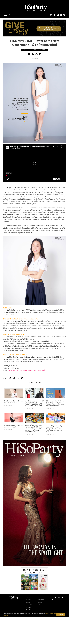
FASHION (28, 607)
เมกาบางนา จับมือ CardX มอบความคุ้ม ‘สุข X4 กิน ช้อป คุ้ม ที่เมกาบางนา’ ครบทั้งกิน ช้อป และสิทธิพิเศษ (55, 428)
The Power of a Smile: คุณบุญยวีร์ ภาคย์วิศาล (13, 401)
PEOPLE (28, 599)
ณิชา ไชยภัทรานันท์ (39, 370)
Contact (40, 602)
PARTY (28, 597)
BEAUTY (28, 602)
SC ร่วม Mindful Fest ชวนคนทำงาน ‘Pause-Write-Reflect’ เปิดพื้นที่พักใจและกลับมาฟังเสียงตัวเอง (55, 403)
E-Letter (40, 604)
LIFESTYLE (29, 604)
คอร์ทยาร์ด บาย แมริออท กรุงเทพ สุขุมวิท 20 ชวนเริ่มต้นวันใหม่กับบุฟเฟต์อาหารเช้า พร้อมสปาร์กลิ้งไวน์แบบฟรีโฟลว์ (34, 428)
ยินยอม (61, 614)
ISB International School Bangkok (20, 370)
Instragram (41, 599)
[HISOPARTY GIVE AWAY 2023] (34, 28)
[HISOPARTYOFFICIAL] (34, 503)
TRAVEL (28, 610)
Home (39, 597)
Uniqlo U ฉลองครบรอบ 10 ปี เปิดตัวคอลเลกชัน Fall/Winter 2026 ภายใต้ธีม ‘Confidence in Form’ (34, 403)
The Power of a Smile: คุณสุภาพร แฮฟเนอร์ (13, 426)
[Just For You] (34, 578)
